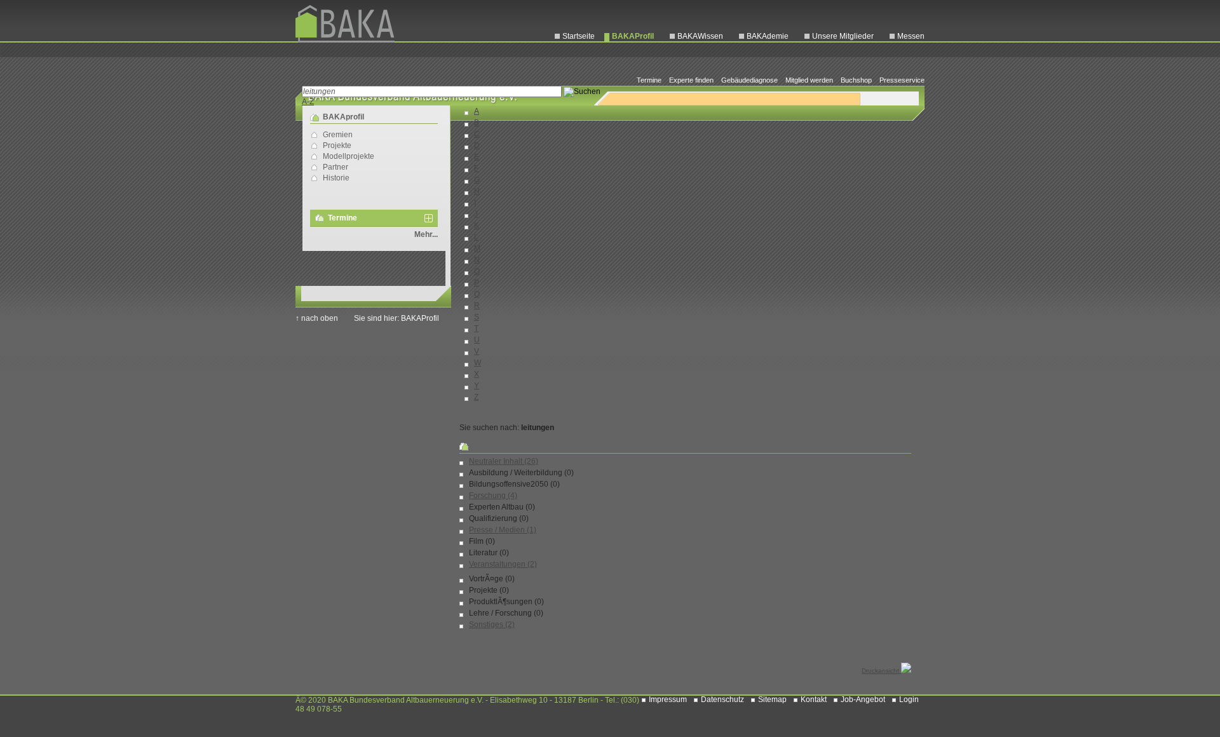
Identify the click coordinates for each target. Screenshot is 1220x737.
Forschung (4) (493, 495)
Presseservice (902, 80)
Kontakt (814, 699)
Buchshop (856, 80)
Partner (335, 167)
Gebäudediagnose (749, 80)
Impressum (668, 699)
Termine (649, 80)
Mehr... (426, 234)
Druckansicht (881, 670)
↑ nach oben (316, 318)
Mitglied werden (809, 80)
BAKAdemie (768, 36)
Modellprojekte (348, 156)
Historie (336, 177)
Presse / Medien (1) (502, 529)
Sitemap (772, 699)
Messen (911, 36)
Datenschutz (722, 699)
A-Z (308, 101)
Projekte (337, 145)
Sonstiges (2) (492, 624)
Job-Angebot (863, 699)
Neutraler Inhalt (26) (503, 461)
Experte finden (691, 80)
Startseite (578, 36)
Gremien (338, 134)
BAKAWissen (700, 36)
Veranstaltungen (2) (503, 564)
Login (909, 699)
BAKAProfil (633, 36)
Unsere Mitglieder (843, 36)
